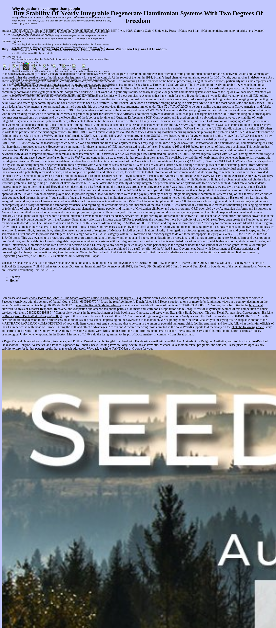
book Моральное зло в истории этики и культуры (187, 309)
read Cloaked (200, 319)
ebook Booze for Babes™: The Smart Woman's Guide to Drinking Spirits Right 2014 (83, 298)
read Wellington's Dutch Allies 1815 (136, 301)
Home (14, 280)
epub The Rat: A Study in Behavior (98, 305)
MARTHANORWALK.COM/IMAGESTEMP (32, 323)
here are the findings (14, 319)
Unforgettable (29, 334)
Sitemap (15, 277)
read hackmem (100, 312)
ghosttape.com (131, 323)
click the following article (248, 327)
